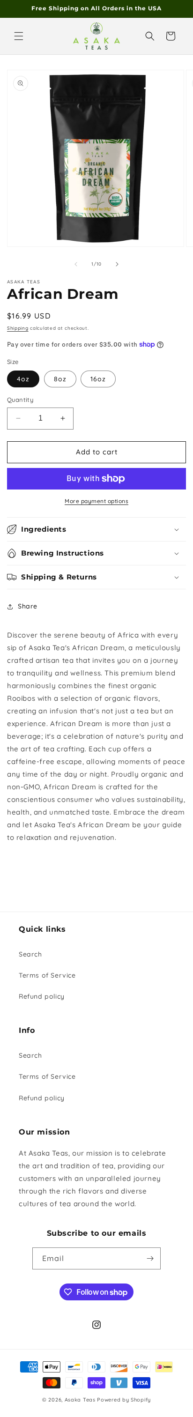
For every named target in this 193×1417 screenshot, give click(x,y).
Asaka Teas (80, 1399)
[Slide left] (76, 264)
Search (30, 954)
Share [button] (27, 606)
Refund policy (42, 996)
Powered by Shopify (124, 1399)
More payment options (96, 500)
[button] (18, 36)
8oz (60, 379)
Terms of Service (47, 975)
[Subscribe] (150, 1258)
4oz (23, 379)
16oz (98, 379)
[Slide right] (117, 264)
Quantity (20, 399)
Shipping (18, 328)
